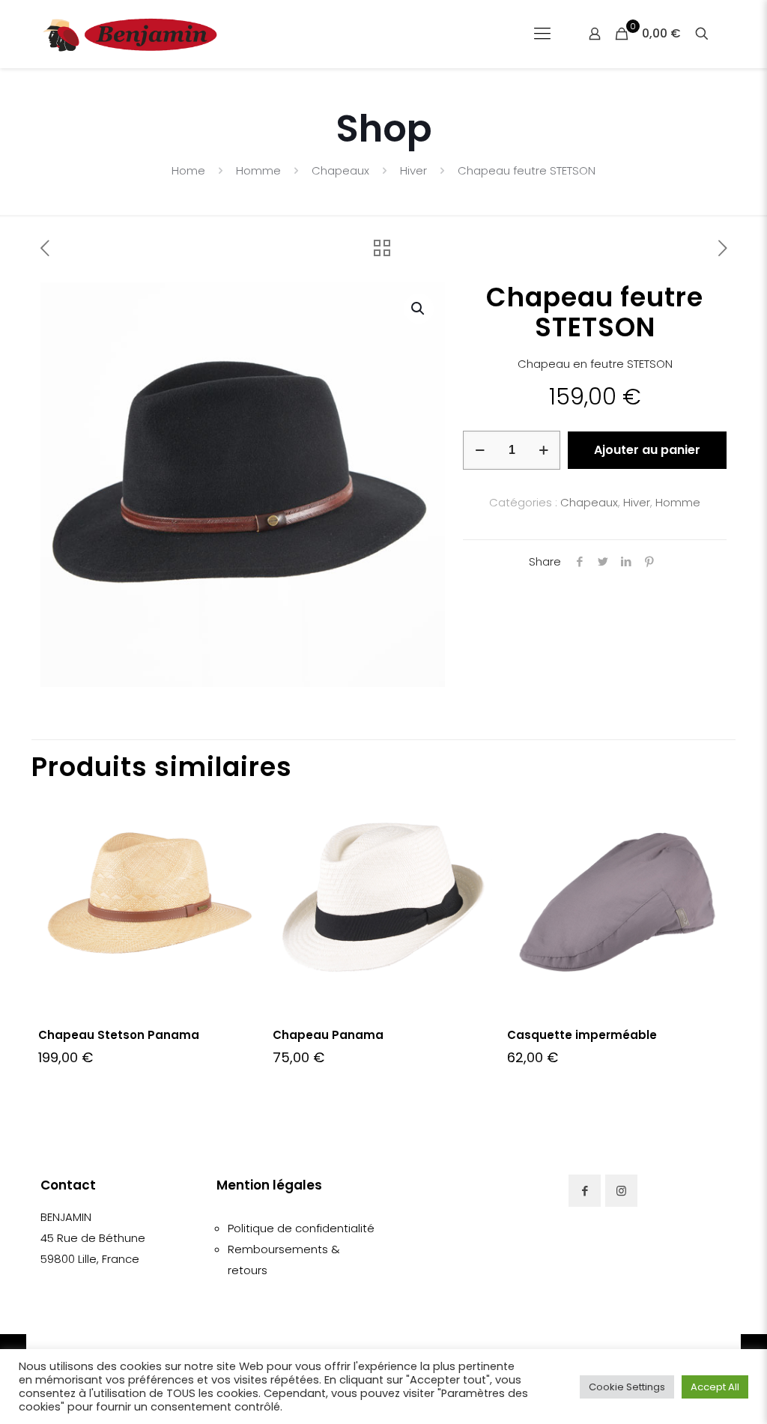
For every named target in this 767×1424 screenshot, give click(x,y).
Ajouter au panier (647, 449)
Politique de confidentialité (301, 1228)
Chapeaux (340, 170)
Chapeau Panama (328, 1035)
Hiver (413, 170)
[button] (419, 309)
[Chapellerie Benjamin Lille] (130, 33)
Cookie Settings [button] (627, 1387)
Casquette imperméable (582, 1035)
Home (188, 170)
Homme (258, 170)
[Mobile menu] (542, 33)
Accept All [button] (715, 1387)
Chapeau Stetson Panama (118, 1035)
